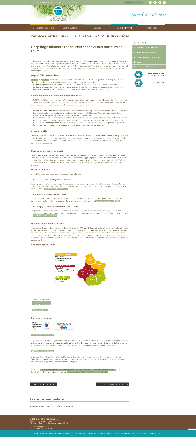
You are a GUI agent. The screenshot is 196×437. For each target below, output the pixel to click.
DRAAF (46, 80)
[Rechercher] (144, 2)
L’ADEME (35, 80)
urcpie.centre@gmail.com (39, 427)
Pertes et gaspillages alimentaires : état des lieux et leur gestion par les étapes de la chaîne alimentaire (77, 370)
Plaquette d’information (41, 302)
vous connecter (45, 406)
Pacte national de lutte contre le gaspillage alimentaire (87, 372)
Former (137, 62)
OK (159, 434)
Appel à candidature (40, 310)
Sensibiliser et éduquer (145, 52)
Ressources (151, 28)
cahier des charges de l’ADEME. (55, 189)
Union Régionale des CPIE (43, 28)
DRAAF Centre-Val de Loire (42, 351)
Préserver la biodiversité (145, 67)
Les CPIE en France (124, 28)
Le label (97, 28)
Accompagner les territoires (147, 57)
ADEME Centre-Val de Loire (43, 335)
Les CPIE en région (70, 28)
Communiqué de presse (41, 304)
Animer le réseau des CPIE (146, 48)
